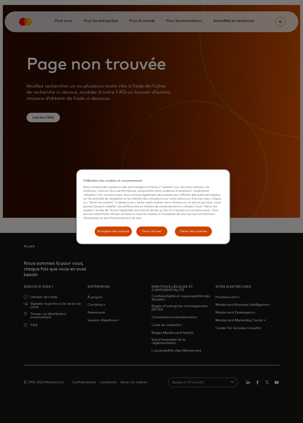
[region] (153, 206)
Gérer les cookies (193, 231)
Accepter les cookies (113, 231)
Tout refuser (152, 231)
